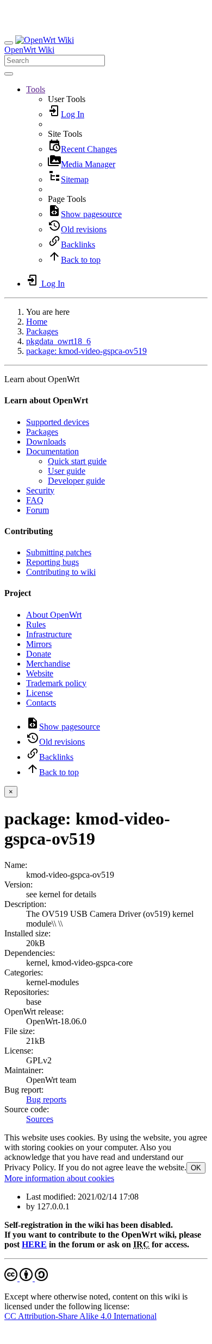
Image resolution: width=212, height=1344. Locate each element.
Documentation (52, 451)
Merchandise (48, 663)
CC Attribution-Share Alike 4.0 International (80, 1316)
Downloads (46, 441)
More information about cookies (59, 1178)
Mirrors (39, 644)
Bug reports (46, 1099)
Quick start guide (77, 461)
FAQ (34, 500)
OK (196, 1168)
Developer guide (76, 480)
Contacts (41, 702)
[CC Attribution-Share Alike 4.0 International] (26, 1278)
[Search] (8, 73)
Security (40, 490)
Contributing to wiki (61, 571)
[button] (35, 89)
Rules (36, 624)
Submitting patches (58, 552)
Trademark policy (56, 683)
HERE (34, 1244)
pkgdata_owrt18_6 (58, 341)
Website (39, 673)
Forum (37, 510)
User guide (66, 471)
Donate (38, 653)
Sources (39, 1119)
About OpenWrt (54, 614)
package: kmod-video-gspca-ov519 (86, 351)
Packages (42, 331)
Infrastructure (49, 634)
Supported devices (57, 422)
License (39, 693)
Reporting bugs (52, 562)
